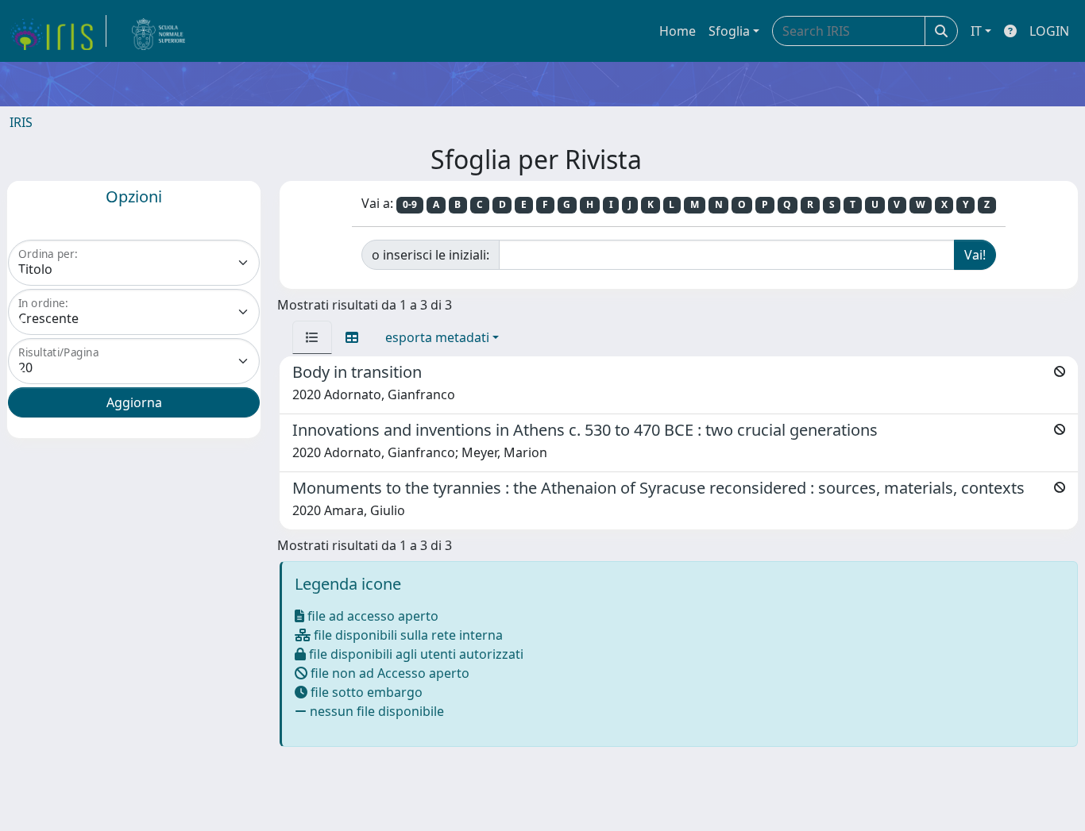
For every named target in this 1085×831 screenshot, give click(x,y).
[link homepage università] (159, 31)
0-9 (410, 204)
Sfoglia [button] (729, 31)
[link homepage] (58, 31)
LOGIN (1049, 31)
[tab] (312, 337)
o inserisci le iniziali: (430, 255)
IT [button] (976, 31)
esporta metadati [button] (437, 337)
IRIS (21, 122)
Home (677, 31)
